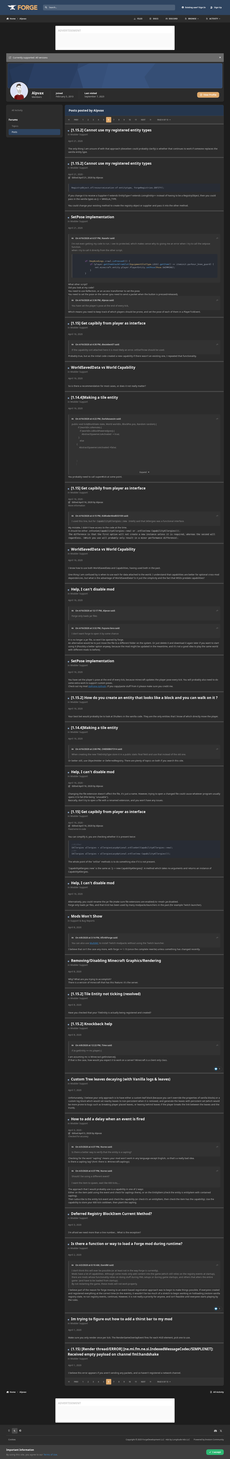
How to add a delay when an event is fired (108, 1119)
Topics (15, 126)
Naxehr (106, 238)
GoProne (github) (97, 686)
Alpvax (105, 300)
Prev (76, 120)
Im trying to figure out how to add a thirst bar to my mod (121, 1319)
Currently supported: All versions (30, 57)
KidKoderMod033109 (112, 515)
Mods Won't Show (86, 916)
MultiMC (94, 943)
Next (143, 120)
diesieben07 (108, 344)
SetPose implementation (92, 216)
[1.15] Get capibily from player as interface (108, 323)
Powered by (209, 1439)
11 (136, 120)
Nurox (103, 1146)
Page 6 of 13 (162, 120)
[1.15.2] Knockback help (91, 1023)
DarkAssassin (109, 418)
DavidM (105, 1265)
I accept (216, 1452)
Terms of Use (50, 1454)
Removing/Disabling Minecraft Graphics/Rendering (116, 960)
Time (104, 1045)
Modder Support (79, 134)
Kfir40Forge (106, 937)
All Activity (17, 110)
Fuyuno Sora (108, 628)
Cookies (12, 1439)
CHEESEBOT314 (109, 749)
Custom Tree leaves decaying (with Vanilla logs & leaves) (120, 1079)
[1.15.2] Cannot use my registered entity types (111, 130)
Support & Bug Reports (82, 920)
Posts (14, 131)
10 (130, 120)
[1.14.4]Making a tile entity (94, 397)
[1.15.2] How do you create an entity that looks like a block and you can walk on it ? (144, 697)
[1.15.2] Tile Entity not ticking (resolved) (106, 993)
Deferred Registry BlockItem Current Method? (111, 1213)
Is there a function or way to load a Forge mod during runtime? (126, 1243)
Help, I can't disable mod (92, 589)
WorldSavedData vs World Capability (103, 367)
